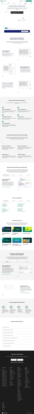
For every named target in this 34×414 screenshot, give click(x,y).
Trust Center (26, 377)
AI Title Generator (20, 206)
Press (25, 374)
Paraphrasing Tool (19, 376)
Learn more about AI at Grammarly (24, 292)
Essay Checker (19, 375)
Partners (26, 376)
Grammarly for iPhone (4, 383)
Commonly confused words (12, 385)
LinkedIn (4, 409)
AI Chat (18, 378)
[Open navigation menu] (32, 1)
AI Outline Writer (4, 204)
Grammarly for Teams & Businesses (12, 371)
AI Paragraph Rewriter (20, 204)
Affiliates (26, 375)
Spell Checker (19, 396)
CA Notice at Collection (21, 362)
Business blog (11, 383)
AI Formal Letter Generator (5, 209)
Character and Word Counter (21, 211)
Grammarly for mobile (4, 382)
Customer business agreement (27, 381)
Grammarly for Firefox (4, 377)
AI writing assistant (12, 378)
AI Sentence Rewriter (20, 205)
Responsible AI (26, 372)
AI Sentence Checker (5, 205)
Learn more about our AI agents (6, 274)
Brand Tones (19, 389)
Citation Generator (19, 374)
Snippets (18, 387)
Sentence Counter (19, 385)
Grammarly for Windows (4, 371)
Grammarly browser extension (4, 374)
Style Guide (19, 386)
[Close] (22, 12)
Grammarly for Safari (4, 376)
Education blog (11, 382)
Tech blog (11, 381)
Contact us (3, 405)
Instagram (4, 407)
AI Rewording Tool (20, 209)
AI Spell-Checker (20, 210)
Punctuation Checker (20, 398)
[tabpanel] (17, 183)
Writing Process (11, 379)
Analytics (18, 388)
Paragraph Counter (20, 384)
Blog (10, 380)
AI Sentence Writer (4, 211)
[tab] (6, 175)
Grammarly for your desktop (4, 370)
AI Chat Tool (3, 208)
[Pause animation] (18, 59)
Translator (19, 377)
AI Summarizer (4, 206)
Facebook (4, 406)
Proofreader (19, 400)
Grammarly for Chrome (4, 375)
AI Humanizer (19, 373)
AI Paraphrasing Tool (5, 210)
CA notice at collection (27, 382)
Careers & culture (27, 373)
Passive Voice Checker (20, 399)
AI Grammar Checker (20, 208)
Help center (3, 404)
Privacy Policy (11, 362)
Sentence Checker (19, 397)
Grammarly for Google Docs (4, 381)
